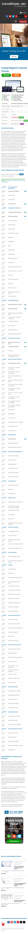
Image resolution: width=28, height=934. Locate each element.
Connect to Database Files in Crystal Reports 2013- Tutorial (20, 884)
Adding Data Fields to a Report (15, 304)
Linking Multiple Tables (13, 346)
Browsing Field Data (12, 308)
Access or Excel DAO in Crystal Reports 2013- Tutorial (19, 867)
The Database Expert (13, 216)
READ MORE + (3, 873)
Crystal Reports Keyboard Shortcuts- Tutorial (19, 901)
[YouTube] (25, 16)
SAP (2, 761)
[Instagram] (10, 16)
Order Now (14, 56)
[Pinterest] (16, 16)
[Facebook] (7, 16)
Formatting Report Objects (14, 363)
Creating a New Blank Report (14, 212)
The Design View (12, 203)
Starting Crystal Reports (13, 191)
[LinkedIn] (13, 16)
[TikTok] (19, 16)
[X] (22, 16)
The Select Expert (12, 439)
